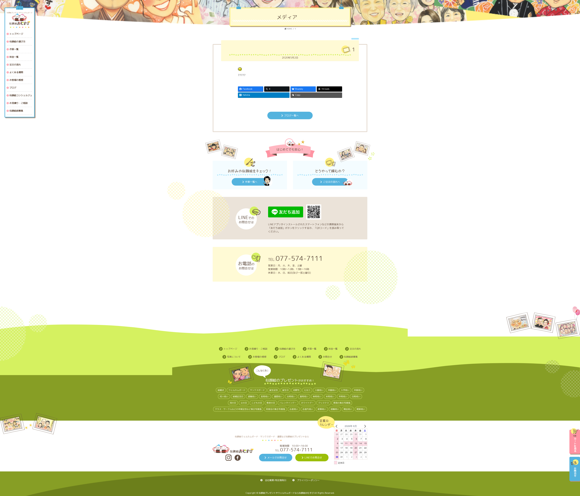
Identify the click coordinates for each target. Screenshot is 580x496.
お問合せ (327, 356)
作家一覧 (311, 348)
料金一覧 (333, 348)
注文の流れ (355, 348)
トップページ (230, 348)
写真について (234, 356)
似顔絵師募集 (351, 356)
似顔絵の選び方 (287, 348)
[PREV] (337, 426)
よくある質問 (304, 356)
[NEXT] (364, 426)
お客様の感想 (259, 356)
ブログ (281, 356)
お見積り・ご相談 (258, 348)
